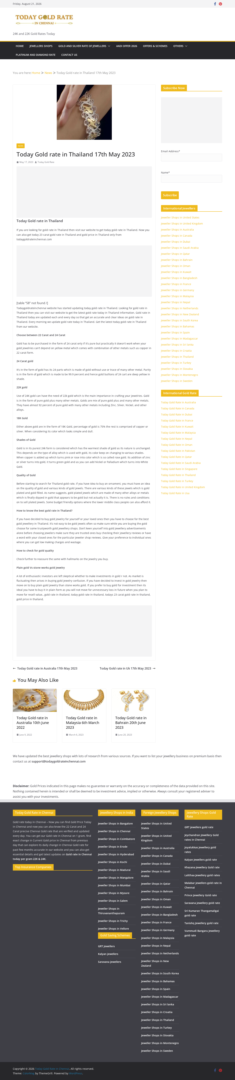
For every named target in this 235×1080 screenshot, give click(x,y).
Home (20, 46)
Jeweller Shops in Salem (113, 900)
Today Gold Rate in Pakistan (178, 451)
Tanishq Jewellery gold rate (201, 923)
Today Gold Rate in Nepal (176, 438)
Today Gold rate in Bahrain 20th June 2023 (131, 722)
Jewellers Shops (41, 46)
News (20, 146)
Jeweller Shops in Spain (175, 332)
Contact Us (69, 54)
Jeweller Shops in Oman (175, 266)
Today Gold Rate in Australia (178, 402)
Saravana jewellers (109, 962)
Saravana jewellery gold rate (202, 903)
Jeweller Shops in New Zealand (180, 314)
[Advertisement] (84, 192)
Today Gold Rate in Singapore (179, 469)
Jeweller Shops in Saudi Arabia (180, 247)
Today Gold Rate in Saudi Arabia (181, 463)
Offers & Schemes (155, 46)
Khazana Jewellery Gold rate (202, 867)
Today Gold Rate (46, 162)
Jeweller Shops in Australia (177, 229)
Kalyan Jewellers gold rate (201, 859)
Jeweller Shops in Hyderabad (116, 854)
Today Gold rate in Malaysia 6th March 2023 (82, 722)
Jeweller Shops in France (176, 284)
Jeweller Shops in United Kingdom (182, 223)
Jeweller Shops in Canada (176, 235)
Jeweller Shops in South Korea (179, 320)
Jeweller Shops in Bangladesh (179, 278)
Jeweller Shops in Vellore (113, 928)
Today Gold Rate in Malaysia (178, 432)
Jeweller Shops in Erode (112, 846)
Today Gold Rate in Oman (176, 444)
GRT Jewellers (106, 946)
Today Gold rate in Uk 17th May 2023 (125, 668)
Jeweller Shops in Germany (177, 290)
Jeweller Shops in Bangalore (115, 823)
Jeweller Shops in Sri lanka (177, 344)
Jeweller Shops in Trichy (113, 921)
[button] (108, 46)
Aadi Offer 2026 (126, 46)
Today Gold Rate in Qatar (176, 457)
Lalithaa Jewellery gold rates (202, 875)
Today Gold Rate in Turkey (177, 481)
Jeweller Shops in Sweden (177, 381)
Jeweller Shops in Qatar (175, 254)
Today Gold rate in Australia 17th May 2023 (47, 668)
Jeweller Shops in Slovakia (177, 369)
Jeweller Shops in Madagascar (179, 338)
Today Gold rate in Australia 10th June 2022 (33, 722)
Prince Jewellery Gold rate (201, 895)
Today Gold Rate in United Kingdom (183, 487)
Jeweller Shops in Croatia (176, 350)
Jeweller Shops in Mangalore (115, 877)
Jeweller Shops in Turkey (176, 362)
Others (178, 46)
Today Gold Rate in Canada (177, 408)
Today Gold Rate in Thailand (178, 475)
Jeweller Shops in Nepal (175, 302)
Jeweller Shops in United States (180, 217)
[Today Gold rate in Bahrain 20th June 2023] (134, 691)
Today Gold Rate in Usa (175, 493)
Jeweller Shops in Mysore (113, 893)
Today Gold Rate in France (177, 420)
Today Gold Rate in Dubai (176, 414)
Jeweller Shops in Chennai (114, 831)
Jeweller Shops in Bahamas (177, 326)
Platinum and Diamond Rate (35, 54)
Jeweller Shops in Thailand (177, 356)
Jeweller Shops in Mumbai (114, 885)
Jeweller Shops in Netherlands (179, 308)
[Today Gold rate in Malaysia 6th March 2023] (84, 691)
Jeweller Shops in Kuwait (176, 272)
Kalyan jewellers (108, 954)
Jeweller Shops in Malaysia (177, 296)
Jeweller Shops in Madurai (114, 870)
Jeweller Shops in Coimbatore (116, 839)
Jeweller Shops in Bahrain (177, 260)
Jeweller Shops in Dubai (175, 241)
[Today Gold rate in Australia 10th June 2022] (35, 691)
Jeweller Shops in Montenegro (179, 375)
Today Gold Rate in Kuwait (177, 426)
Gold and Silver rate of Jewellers (82, 46)
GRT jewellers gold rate (199, 827)
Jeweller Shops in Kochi (112, 862)
